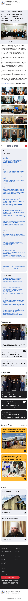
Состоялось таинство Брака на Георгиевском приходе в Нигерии (13, 202)
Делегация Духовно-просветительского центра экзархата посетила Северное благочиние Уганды (12, 290)
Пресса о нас (18, 559)
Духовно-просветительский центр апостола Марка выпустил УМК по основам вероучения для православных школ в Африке (13, 310)
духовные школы (6, 266)
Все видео (23, 487)
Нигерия (23, 266)
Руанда (5, 268)
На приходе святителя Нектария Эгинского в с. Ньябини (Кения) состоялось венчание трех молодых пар (14, 172)
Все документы (22, 372)
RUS (2, 8)
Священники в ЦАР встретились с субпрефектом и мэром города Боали (11, 239)
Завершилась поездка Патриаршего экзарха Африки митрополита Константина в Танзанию (13, 225)
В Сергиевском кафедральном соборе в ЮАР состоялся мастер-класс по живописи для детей (14, 256)
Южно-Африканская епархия (5, 562)
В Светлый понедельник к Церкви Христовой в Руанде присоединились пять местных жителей (14, 216)
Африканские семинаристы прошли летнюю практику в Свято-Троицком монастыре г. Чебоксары (13, 157)
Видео (16, 562)
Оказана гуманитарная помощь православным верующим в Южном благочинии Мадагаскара (13, 190)
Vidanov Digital (18, 598)
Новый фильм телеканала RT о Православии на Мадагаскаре (13, 186)
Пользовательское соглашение (20, 596)
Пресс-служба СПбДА (6, 83)
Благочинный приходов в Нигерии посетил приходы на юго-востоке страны (12, 297)
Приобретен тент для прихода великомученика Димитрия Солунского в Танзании (14, 222)
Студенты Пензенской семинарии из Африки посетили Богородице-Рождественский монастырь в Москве (13, 166)
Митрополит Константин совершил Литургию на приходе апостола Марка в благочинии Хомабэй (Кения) (14, 177)
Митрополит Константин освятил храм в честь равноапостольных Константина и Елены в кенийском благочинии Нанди (13, 306)
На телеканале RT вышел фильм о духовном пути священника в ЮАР (14, 253)
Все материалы (22, 322)
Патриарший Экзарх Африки (5, 554)
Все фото (23, 425)
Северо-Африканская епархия (6, 558)
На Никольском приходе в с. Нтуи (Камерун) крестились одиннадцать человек (13, 294)
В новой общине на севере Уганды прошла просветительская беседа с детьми (12, 286)
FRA (9, 8)
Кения (12, 266)
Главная (2, 11)
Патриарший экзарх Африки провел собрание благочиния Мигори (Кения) (13, 181)
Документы (17, 556)
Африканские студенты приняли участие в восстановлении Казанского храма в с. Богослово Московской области (12, 161)
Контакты (3, 571)
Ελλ (23, 8)
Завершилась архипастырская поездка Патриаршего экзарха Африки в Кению (12, 279)
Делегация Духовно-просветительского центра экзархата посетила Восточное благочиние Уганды (12, 282)
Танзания (9, 268)
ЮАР (16, 268)
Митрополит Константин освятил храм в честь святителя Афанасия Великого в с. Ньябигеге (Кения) (13, 301)
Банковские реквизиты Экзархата (8, 574)
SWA (12, 8)
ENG (5, 8)
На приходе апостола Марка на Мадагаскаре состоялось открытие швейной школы (13, 193)
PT (26, 8)
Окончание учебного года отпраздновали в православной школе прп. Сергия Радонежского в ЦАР (14, 235)
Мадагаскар (18, 266)
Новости (8, 11)
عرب (20, 8)
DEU (16, 8)
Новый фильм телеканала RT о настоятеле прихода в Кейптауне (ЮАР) (12, 249)
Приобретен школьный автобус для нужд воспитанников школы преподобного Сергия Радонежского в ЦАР (13, 243)
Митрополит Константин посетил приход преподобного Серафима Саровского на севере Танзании (14, 229)
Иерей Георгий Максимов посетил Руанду (12, 210)
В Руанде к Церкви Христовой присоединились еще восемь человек (13, 213)
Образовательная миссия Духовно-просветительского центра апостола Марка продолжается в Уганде (13, 314)
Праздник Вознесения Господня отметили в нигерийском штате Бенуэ (13, 205)
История (3, 566)
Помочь (16, 554)
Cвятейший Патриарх (6, 551)
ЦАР (14, 268)
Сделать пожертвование (10, 577)
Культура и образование (17, 11)
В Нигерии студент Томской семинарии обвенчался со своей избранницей (12, 199)
